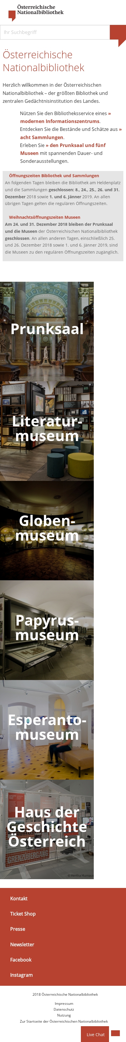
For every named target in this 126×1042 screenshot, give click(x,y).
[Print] (115, 1033)
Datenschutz (64, 1009)
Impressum (64, 1003)
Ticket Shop (23, 914)
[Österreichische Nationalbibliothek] (33, 13)
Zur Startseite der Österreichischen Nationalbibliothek (64, 1021)
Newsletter (22, 944)
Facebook (20, 959)
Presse (17, 929)
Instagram (21, 975)
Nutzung (64, 1015)
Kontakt (19, 898)
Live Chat (96, 1034)
